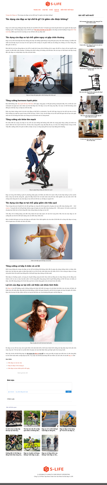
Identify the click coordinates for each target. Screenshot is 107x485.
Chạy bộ (45, 10)
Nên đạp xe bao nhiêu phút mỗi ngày (19, 368)
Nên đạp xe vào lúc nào (15, 363)
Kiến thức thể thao (67, 10)
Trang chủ (9, 15)
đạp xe (10, 288)
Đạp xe (56, 10)
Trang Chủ (37, 10)
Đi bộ (51, 10)
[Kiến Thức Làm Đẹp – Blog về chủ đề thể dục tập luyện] (53, 3)
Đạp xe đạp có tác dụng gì (16, 365)
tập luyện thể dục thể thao (25, 103)
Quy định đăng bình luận (22, 392)
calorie (8, 208)
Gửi (68, 392)
